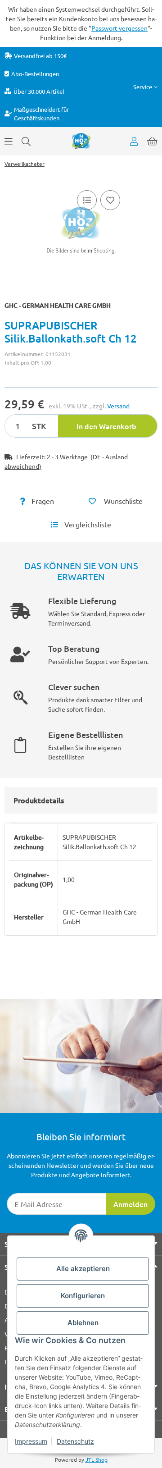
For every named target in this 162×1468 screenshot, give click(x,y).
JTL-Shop (97, 1459)
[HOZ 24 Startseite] (81, 140)
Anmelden (130, 1204)
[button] (145, 87)
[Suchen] (26, 141)
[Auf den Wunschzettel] (110, 200)
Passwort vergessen (119, 28)
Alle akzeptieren (83, 1268)
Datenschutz (75, 1441)
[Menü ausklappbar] (8, 141)
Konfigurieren (83, 1295)
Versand (118, 406)
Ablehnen (83, 1322)
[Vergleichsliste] (87, 200)
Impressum (31, 1441)
